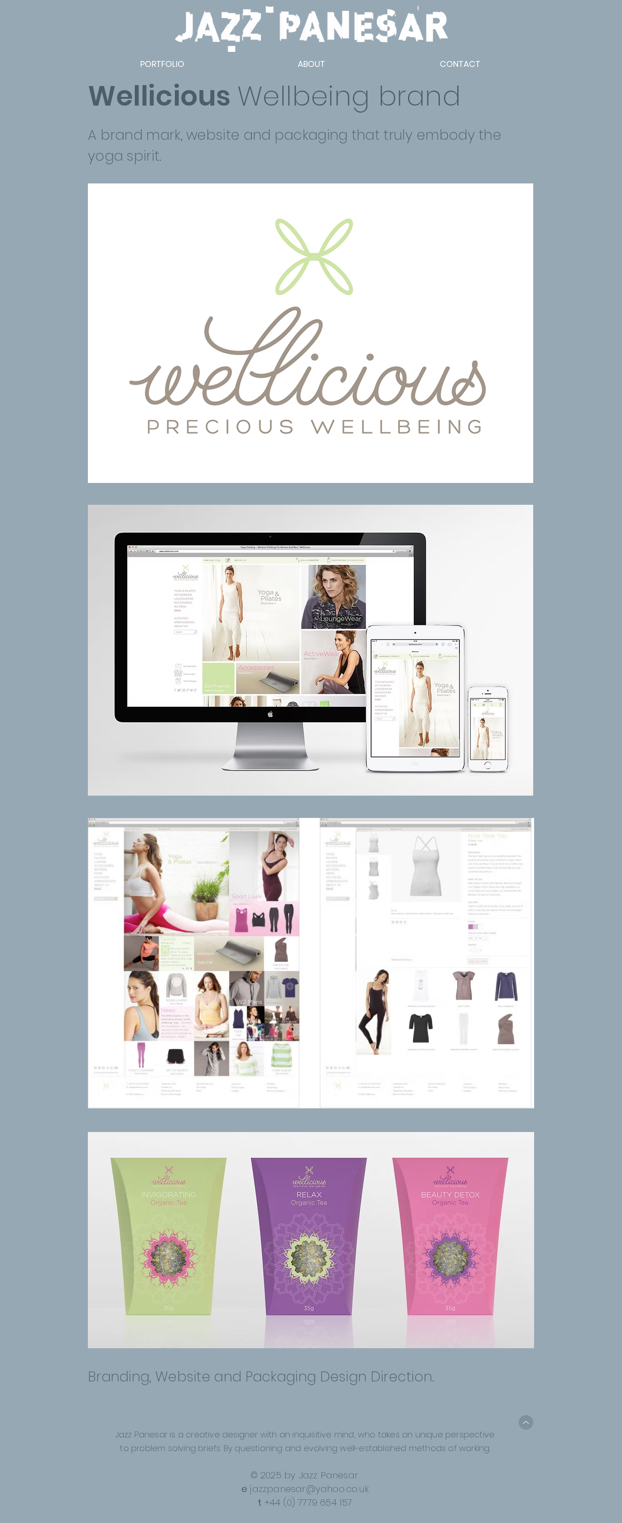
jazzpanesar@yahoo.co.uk (309, 1488)
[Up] (526, 1422)
